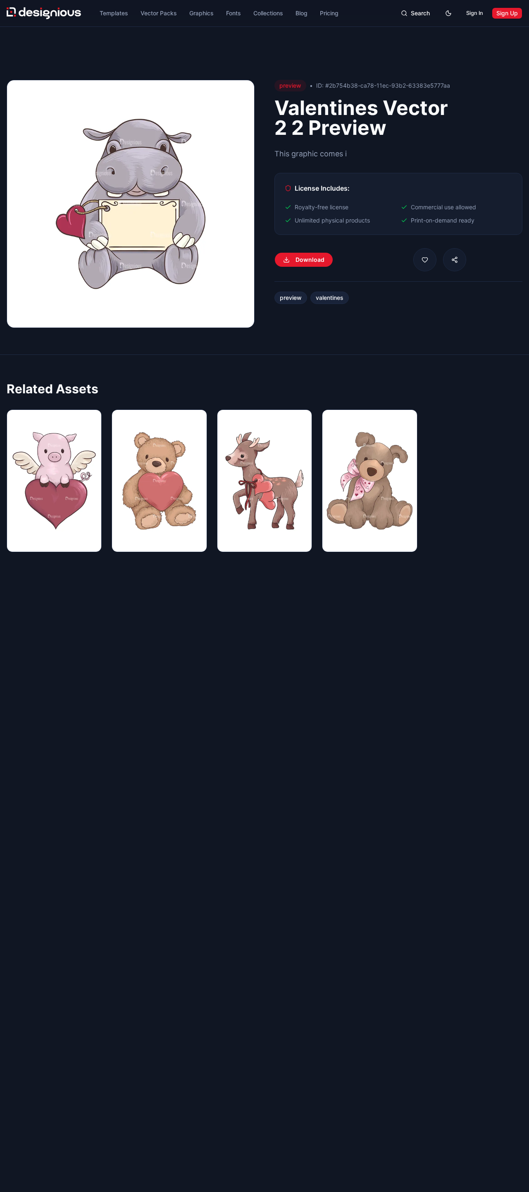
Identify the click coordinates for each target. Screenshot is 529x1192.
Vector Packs (159, 13)
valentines (329, 297)
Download (309, 259)
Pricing (329, 13)
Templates (114, 13)
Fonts (233, 13)
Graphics (201, 13)
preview (291, 297)
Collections (268, 13)
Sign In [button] (474, 13)
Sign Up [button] (507, 13)
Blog (301, 13)
